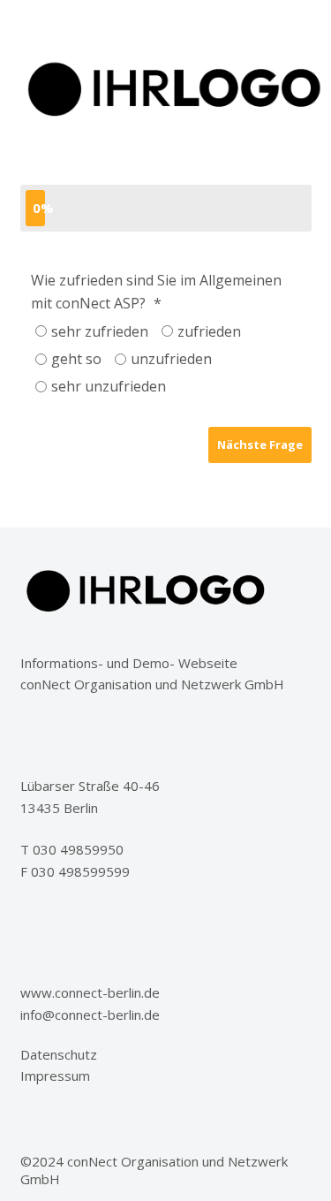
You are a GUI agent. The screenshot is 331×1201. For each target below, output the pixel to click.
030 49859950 (78, 849)
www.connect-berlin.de (90, 992)
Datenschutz (58, 1054)
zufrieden (209, 331)
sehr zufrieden (99, 331)
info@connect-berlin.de (90, 1014)
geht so (76, 359)
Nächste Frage (260, 444)
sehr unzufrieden (108, 386)
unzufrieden (171, 359)
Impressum (55, 1075)
